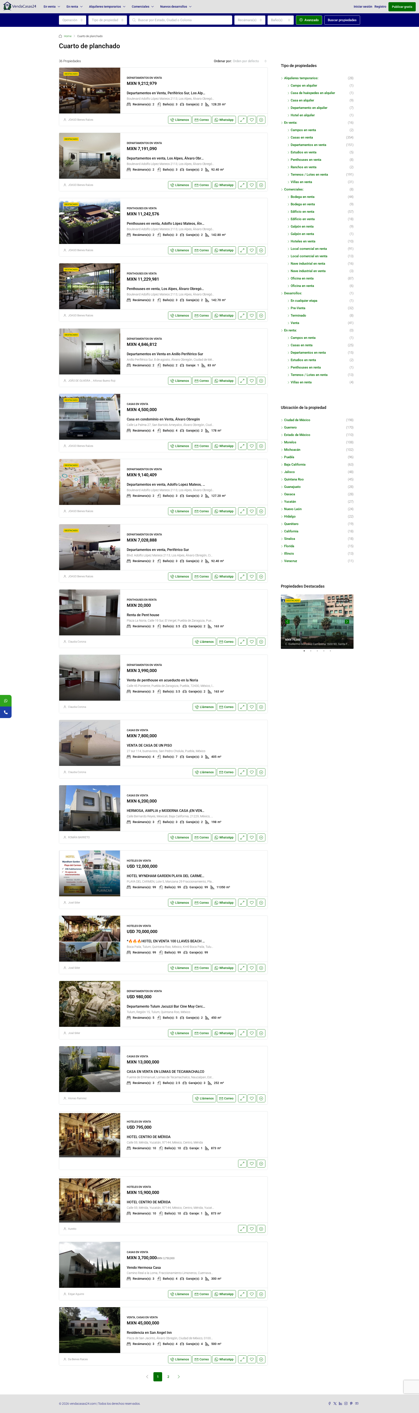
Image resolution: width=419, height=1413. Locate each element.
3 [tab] (319, 652)
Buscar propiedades (342, 20)
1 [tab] (306, 652)
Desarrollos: (293, 293)
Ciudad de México (297, 420)
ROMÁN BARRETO (79, 837)
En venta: (290, 123)
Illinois (289, 554)
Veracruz (290, 561)
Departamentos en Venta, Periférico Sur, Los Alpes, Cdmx (172, 93)
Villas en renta (301, 382)
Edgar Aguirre (76, 1294)
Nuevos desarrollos (173, 6)
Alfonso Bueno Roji (104, 380)
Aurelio (72, 1228)
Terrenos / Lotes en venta (309, 175)
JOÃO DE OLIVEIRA (79, 380)
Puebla (289, 457)
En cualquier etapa (304, 301)
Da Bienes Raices (78, 1359)
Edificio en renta (302, 212)
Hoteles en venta (303, 241)
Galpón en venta (302, 234)
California (291, 531)
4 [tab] (326, 652)
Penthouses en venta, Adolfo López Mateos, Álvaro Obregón (174, 223)
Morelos (290, 442)
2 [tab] (313, 652)
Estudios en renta (303, 360)
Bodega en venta (303, 204)
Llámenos (182, 120)
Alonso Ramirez (77, 1098)
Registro (380, 6)
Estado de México (297, 435)
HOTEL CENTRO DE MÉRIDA (149, 1137)
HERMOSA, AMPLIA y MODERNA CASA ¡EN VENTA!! (167, 811)
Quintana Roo (294, 479)
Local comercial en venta (309, 256)
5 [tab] (332, 652)
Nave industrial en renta (308, 264)
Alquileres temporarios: (301, 78)
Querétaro (291, 524)
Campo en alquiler (304, 85)
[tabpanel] (317, 621)
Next (347, 621)
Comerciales (140, 6)
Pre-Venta (298, 308)
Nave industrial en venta (308, 271)
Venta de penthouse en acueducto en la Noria (162, 680)
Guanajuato (292, 487)
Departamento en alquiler (309, 108)
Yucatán (290, 502)
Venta (295, 323)
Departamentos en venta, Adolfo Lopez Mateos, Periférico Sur (175, 484)
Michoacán (292, 450)
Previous (287, 621)
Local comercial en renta (309, 249)
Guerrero (290, 427)
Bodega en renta (302, 197)
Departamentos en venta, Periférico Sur (158, 550)
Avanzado (311, 20)
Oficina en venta (302, 286)
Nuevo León (293, 509)
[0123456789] (6, 700)
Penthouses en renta (306, 367)
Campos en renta (303, 338)
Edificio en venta (303, 219)
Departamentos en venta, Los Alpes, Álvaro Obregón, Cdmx (173, 158)
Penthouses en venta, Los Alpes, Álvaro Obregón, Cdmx (170, 289)
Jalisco (289, 472)
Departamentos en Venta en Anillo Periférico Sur (165, 354)
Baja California (295, 464)
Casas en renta (302, 345)
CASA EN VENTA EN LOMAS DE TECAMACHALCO (165, 1072)
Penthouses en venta (306, 160)
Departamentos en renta (308, 353)
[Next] (178, 1376)
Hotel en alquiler (303, 115)
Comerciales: (294, 189)
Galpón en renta (302, 226)
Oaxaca (289, 494)
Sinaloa (289, 539)
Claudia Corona (77, 641)
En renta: (290, 330)
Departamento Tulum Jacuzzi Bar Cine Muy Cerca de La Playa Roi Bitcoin (184, 1006)
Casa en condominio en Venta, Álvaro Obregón (163, 419)
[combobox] (72, 20)
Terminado (298, 315)
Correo (204, 120)
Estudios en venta (303, 152)
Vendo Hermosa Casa (144, 1268)
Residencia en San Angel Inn (149, 1333)
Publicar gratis (402, 7)
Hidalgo (290, 516)
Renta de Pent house (143, 615)
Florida (289, 546)
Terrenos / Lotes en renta (309, 375)
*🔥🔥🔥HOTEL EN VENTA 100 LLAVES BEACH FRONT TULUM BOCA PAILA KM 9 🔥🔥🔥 (198, 941)
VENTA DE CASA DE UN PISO (149, 745)
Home (68, 36)
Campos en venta (303, 130)
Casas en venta (302, 137)
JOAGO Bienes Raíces (80, 119)
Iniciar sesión (363, 6)
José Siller (74, 902)
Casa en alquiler (302, 100)
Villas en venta (301, 182)
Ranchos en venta (303, 167)
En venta (50, 6)
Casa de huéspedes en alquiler (313, 93)
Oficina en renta (302, 278)
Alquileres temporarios (105, 6)
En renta (72, 6)
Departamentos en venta (308, 145)
